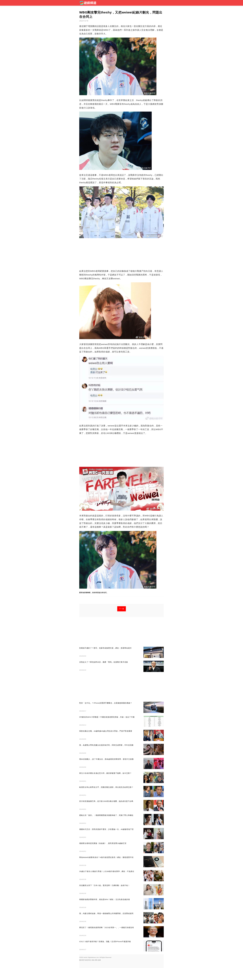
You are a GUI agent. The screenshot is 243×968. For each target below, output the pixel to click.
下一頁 (121, 609)
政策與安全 (88, 960)
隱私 (96, 960)
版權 (99, 960)
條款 (93, 960)
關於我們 (82, 960)
